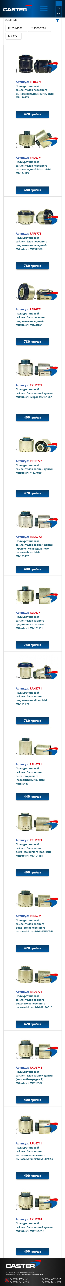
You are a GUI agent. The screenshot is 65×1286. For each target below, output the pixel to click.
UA (59, 8)
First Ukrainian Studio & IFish (32, 1274)
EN (58, 13)
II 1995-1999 (15, 28)
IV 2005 (12, 36)
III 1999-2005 (38, 28)
